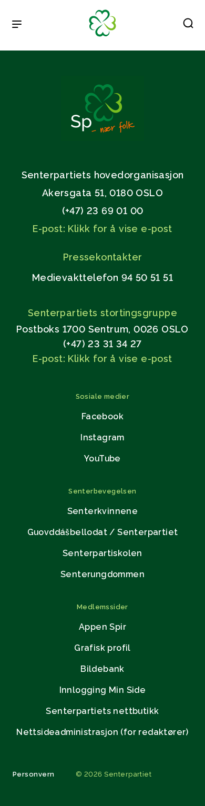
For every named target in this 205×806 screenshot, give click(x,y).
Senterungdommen (102, 574)
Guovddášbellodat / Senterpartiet (102, 532)
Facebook (102, 416)
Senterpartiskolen (102, 553)
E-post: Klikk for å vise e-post (102, 228)
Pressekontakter (102, 257)
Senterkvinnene (102, 511)
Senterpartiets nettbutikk (102, 711)
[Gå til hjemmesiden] (102, 138)
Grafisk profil (102, 648)
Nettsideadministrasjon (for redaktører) (102, 732)
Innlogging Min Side (102, 690)
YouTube (102, 459)
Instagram (102, 437)
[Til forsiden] (102, 37)
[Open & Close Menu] (17, 25)
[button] (188, 25)
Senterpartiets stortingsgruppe (102, 312)
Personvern (34, 774)
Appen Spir (102, 627)
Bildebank (102, 669)
